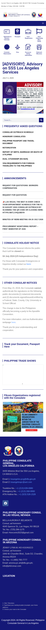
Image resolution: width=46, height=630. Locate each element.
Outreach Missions (39, 52)
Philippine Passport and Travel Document (18, 142)
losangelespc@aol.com (21, 482)
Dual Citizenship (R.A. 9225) (39, 39)
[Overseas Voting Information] (28, 47)
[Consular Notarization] (7, 47)
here (28, 264)
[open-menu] (43, 23)
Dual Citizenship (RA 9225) (15, 159)
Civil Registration (28, 37)
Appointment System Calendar (7, 38)
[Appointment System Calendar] (7, 31)
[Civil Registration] (28, 31)
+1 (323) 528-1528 (27, 494)
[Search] (41, 120)
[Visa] (17, 47)
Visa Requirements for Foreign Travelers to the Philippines (18, 164)
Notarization (9, 148)
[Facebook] (5, 503)
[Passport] (17, 31)
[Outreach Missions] (39, 47)
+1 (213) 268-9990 (26, 491)
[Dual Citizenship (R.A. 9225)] (39, 31)
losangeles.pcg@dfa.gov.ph (23, 479)
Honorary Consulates (14, 136)
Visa (17, 52)
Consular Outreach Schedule (18, 132)
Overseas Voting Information (28, 53)
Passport (17, 36)
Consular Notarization (7, 52)
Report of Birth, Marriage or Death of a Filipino (23, 153)
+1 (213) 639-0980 (24, 488)
